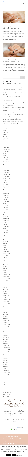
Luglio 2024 (5, 182)
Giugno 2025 (5, 159)
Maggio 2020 (6, 287)
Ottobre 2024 (6, 176)
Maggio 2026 (6, 136)
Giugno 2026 (5, 134)
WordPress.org (6, 396)
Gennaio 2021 (6, 270)
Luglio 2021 (5, 257)
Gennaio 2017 (6, 368)
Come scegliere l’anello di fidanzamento (13, 60)
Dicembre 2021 (6, 247)
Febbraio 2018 (6, 343)
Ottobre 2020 (6, 276)
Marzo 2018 (5, 341)
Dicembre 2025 (6, 147)
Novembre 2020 (6, 274)
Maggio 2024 (6, 186)
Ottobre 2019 (6, 301)
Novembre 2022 (6, 224)
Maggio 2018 (6, 337)
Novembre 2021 (6, 249)
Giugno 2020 (5, 285)
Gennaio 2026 (6, 145)
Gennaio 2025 (6, 170)
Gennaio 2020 (6, 295)
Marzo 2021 (5, 266)
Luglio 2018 (5, 333)
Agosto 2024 (5, 180)
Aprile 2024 (5, 189)
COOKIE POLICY (19, 419)
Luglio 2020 (5, 283)
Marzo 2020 (5, 291)
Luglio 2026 (5, 132)
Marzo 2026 (5, 141)
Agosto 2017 (5, 354)
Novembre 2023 (6, 199)
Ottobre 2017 (6, 351)
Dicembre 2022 (6, 222)
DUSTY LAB (21, 418)
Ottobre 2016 (6, 374)
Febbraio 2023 (6, 218)
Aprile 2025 (5, 164)
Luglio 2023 (5, 207)
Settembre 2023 (6, 203)
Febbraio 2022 (6, 243)
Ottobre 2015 (6, 379)
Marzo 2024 (5, 191)
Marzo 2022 (5, 241)
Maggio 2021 (6, 262)
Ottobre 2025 (6, 151)
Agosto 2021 (5, 255)
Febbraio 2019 (6, 318)
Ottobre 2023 (6, 201)
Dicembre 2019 (6, 297)
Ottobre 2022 (6, 226)
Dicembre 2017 (6, 347)
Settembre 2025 (6, 153)
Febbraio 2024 (6, 193)
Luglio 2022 (5, 232)
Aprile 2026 (5, 138)
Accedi (4, 390)
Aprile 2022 (5, 239)
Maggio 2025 (6, 161)
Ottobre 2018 (6, 326)
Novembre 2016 (6, 372)
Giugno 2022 (5, 235)
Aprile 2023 (5, 214)
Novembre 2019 (6, 299)
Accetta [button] (8, 455)
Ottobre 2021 (6, 251)
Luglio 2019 (5, 308)
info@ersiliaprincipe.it (17, 415)
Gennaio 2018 (6, 345)
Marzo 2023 (5, 216)
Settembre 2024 (6, 178)
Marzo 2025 (5, 166)
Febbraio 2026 (6, 143)
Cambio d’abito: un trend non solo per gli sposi (13, 87)
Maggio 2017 (6, 360)
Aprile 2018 (5, 339)
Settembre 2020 (6, 278)
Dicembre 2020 (6, 272)
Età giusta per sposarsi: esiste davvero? (11, 96)
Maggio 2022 (6, 237)
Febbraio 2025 (6, 168)
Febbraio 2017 (6, 366)
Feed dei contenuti (7, 392)
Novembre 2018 (6, 324)
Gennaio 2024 (6, 195)
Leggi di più (19, 455)
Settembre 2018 (6, 329)
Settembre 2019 (6, 303)
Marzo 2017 (5, 364)
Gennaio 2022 (6, 245)
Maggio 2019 (6, 312)
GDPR (14, 421)
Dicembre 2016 (6, 370)
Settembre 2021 (6, 253)
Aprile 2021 (5, 264)
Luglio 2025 (5, 157)
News (18, 28)
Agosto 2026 (5, 130)
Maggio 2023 (6, 212)
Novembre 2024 (6, 174)
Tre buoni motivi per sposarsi (14, 119)
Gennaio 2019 (6, 320)
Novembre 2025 (6, 149)
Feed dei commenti (7, 394)
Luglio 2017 (5, 356)
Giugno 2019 (5, 310)
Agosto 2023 (5, 205)
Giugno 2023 (5, 209)
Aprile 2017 (5, 362)
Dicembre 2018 (6, 322)
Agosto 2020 (5, 280)
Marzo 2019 (5, 316)
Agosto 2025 (5, 155)
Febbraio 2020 (6, 293)
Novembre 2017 (6, 349)
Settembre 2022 (6, 228)
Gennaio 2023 (6, 220)
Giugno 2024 (5, 184)
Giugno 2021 (5, 260)
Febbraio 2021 (6, 268)
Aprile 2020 (5, 289)
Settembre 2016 (6, 377)
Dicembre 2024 (6, 172)
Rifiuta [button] (14, 455)
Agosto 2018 (5, 331)
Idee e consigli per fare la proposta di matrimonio (12, 26)
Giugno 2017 (5, 358)
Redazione (6, 28)
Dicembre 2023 (6, 197)
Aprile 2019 (5, 314)
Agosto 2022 (5, 230)
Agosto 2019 (5, 306)
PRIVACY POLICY (9, 419)
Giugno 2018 (5, 335)
